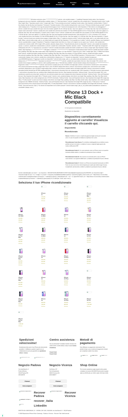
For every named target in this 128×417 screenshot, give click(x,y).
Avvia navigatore (27, 386)
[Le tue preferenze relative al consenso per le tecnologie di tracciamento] (2, 415)
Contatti (96, 3)
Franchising (86, 3)
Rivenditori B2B (73, 3)
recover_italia (43, 400)
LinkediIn (40, 405)
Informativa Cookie (85, 380)
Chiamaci (27, 381)
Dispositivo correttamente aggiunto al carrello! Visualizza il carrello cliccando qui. (86, 120)
